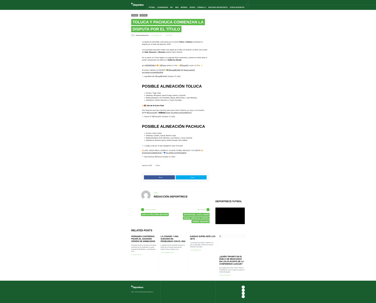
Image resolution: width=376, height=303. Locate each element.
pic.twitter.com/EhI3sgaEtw (176, 153)
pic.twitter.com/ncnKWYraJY (181, 113)
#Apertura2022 (189, 70)
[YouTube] (248, 5)
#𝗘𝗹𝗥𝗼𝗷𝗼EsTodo (164, 113)
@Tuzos (163, 65)
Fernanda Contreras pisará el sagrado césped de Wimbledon (143, 238)
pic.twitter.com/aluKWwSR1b (152, 72)
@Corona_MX (152, 113)
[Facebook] (243, 287)
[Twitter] (248, 12)
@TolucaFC (184, 65)
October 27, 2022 (174, 76)
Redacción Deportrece (171, 196)
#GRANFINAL (150, 65)
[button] (249, 2)
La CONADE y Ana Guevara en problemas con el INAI (173, 238)
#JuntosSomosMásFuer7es (152, 153)
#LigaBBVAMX (175, 70)
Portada (143, 15)
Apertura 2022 (147, 165)
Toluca (158, 165)
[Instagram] (248, 9)
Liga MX (134, 15)
